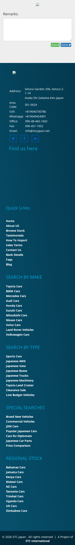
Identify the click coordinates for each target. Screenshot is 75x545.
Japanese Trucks (17, 375)
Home (10, 221)
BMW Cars (13, 291)
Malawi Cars (14, 482)
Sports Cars (14, 356)
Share (54, 44)
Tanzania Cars (15, 491)
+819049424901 (35, 116)
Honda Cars (14, 305)
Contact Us (13, 250)
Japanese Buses (16, 371)
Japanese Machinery (20, 380)
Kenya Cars (13, 477)
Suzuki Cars (14, 310)
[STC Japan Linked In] (35, 138)
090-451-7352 (34, 126)
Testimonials (15, 235)
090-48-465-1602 (36, 121)
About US (12, 226)
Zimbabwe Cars (16, 511)
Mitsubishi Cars (16, 315)
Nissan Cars (14, 320)
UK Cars (11, 506)
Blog (9, 264)
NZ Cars (11, 486)
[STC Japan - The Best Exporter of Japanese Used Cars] (37, 4)
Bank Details (14, 255)
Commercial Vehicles (20, 421)
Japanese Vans (16, 366)
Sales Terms (14, 245)
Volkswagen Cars (17, 334)
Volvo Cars (13, 325)
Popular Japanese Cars (21, 431)
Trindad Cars (14, 496)
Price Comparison (18, 445)
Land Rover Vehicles (20, 330)
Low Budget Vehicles (20, 395)
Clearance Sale (16, 390)
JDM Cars (12, 426)
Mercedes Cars (16, 296)
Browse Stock (15, 230)
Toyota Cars (14, 286)
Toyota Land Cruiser (20, 385)
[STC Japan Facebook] (24, 138)
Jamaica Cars (15, 472)
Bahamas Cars (15, 467)
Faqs (9, 259)
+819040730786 (35, 111)
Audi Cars (12, 301)
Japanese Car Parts (19, 441)
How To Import (16, 240)
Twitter (65, 44)
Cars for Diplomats (19, 436)
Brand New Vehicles (19, 417)
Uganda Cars (14, 501)
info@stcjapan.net (37, 131)
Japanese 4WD (16, 361)
